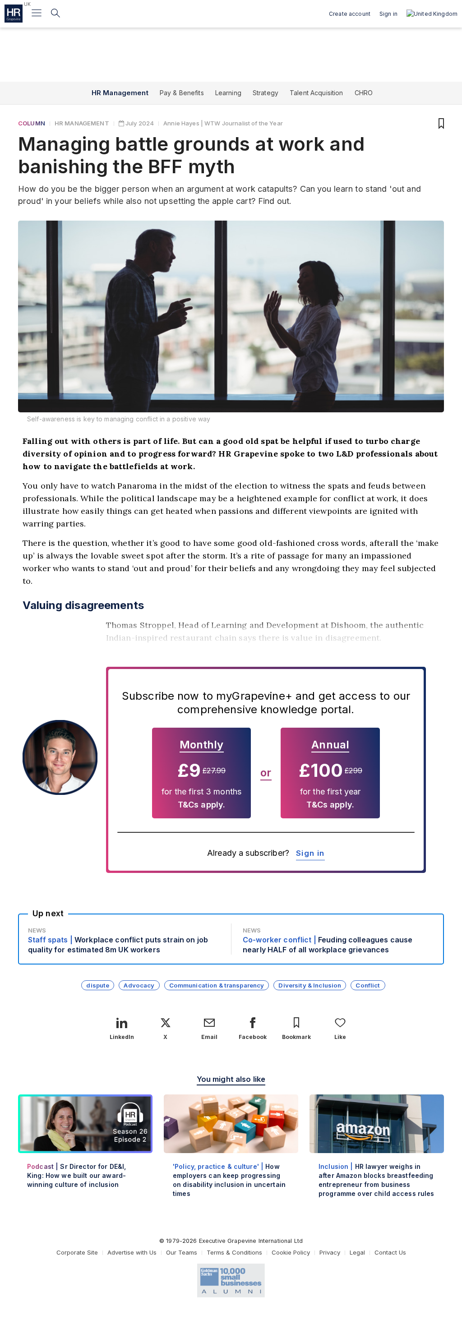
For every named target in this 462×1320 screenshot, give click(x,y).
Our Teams (181, 1252)
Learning (228, 93)
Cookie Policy (291, 1252)
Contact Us (390, 1252)
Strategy (265, 93)
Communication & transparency (216, 985)
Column (31, 123)
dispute (97, 985)
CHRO (364, 93)
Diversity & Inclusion (309, 985)
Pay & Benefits (182, 93)
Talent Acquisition (316, 93)
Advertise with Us (132, 1252)
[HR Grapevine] (13, 13)
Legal (357, 1252)
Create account (349, 13)
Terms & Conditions (234, 1252)
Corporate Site (77, 1252)
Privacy (329, 1252)
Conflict (368, 985)
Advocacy (139, 985)
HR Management (120, 92)
